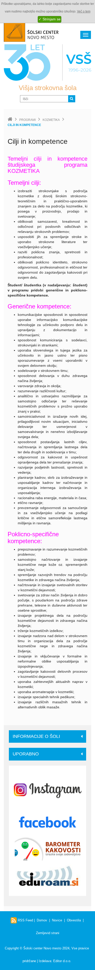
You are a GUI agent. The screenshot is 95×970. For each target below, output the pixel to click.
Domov (42, 920)
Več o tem (83, 11)
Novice (57, 920)
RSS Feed (25, 920)
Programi (27, 120)
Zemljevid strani (47, 933)
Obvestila (74, 920)
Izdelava (45, 961)
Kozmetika (51, 120)
